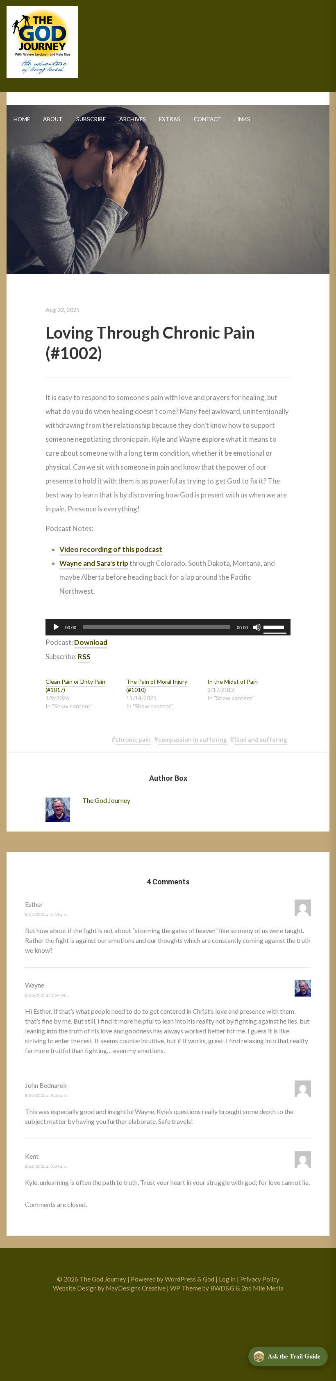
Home (22, 119)
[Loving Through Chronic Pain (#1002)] (168, 183)
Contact (207, 119)
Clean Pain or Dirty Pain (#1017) (75, 685)
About (53, 119)
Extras (169, 119)
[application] (167, 627)
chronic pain (133, 739)
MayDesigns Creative (136, 1288)
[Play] (56, 627)
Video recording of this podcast (110, 549)
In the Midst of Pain (232, 681)
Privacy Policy (259, 1279)
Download (90, 642)
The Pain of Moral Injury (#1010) (156, 685)
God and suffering (260, 739)
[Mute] (257, 627)
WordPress (180, 1279)
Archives (132, 119)
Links (242, 119)
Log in (227, 1279)
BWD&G (222, 1288)
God (208, 1279)
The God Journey (42, 42)
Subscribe (91, 119)
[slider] (274, 626)
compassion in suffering (192, 739)
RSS (84, 656)
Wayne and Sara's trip (93, 563)
